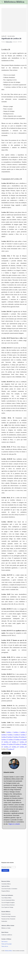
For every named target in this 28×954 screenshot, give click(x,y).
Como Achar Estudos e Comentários (9, 888)
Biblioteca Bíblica (14, 2)
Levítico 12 (4, 739)
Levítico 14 (18, 739)
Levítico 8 (4, 737)
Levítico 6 (17, 734)
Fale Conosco (4, 941)
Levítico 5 (11, 734)
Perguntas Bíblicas (5, 891)
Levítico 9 (10, 737)
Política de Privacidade (6, 944)
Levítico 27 (11, 749)
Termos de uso (4, 946)
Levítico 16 (7, 742)
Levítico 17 (15, 742)
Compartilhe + (6, 753)
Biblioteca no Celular (5, 928)
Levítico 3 (23, 732)
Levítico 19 (4, 744)
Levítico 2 (16, 732)
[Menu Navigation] (2, 2)
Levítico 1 (9, 732)
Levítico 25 (23, 746)
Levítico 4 (4, 734)
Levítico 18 (23, 742)
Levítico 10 (17, 737)
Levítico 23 (7, 746)
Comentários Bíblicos (6, 883)
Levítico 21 (18, 744)
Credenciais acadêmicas (6, 934)
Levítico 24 (15, 746)
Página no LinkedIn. (14, 824)
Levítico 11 (23, 737)
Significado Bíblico (5, 886)
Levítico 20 (11, 744)
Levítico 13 (11, 739)
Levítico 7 (24, 734)
